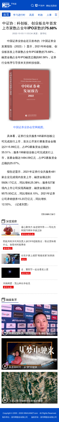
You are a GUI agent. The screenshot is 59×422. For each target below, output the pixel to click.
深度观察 (11, 221)
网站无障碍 (51, 5)
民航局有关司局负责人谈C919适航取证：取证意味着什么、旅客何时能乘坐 (29, 243)
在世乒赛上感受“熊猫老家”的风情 (37, 255)
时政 (40, 14)
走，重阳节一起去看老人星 (34, 269)
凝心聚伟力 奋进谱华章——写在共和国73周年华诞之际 (38, 228)
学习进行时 (19, 14)
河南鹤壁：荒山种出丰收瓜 (16, 283)
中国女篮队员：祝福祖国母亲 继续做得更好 (32, 333)
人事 (49, 14)
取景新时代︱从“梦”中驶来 (23, 367)
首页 (6, 14)
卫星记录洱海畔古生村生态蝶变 (26, 400)
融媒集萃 (11, 300)
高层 (31, 14)
